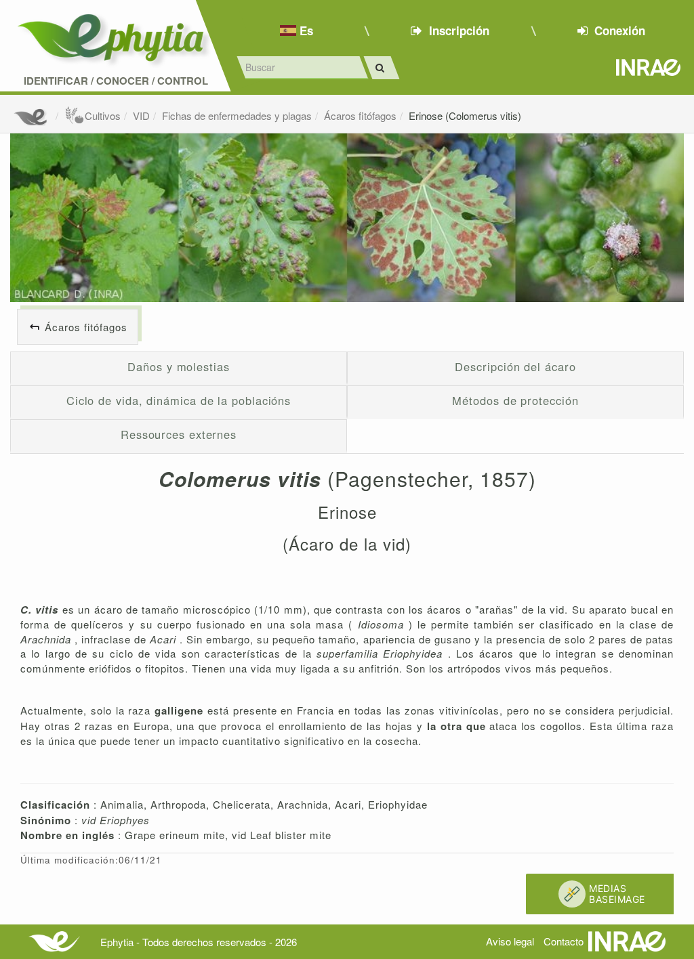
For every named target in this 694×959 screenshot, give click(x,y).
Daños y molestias (178, 366)
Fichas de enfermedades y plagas (237, 115)
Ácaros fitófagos (360, 115)
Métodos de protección (515, 400)
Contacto (564, 941)
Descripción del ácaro (515, 366)
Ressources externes (179, 434)
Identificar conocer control (116, 81)
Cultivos (103, 115)
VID (141, 115)
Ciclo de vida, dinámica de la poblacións (178, 400)
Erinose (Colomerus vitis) (465, 115)
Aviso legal (510, 941)
